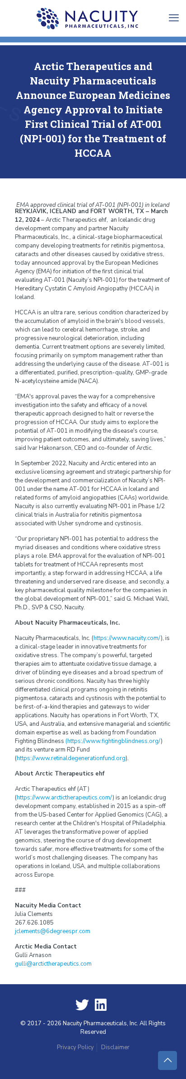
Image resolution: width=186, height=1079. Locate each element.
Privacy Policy (75, 1047)
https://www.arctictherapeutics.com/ (64, 798)
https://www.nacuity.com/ (127, 638)
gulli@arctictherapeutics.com (53, 964)
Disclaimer (115, 1047)
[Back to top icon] (167, 1060)
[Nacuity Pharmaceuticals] (93, 18)
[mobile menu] (173, 18)
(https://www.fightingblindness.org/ (113, 741)
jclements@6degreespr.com (52, 931)
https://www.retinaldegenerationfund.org (71, 758)
